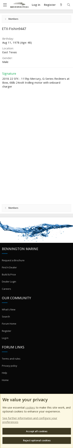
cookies (30, 407)
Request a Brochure (13, 260)
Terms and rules (11, 358)
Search (6, 316)
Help (4, 372)
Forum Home (9, 323)
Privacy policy (9, 365)
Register (6, 331)
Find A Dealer (9, 267)
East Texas (9, 52)
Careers (6, 288)
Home (5, 380)
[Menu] (5, 5)
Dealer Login (9, 281)
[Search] (68, 4)
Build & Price (9, 274)
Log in (5, 338)
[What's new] (61, 4)
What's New (8, 309)
